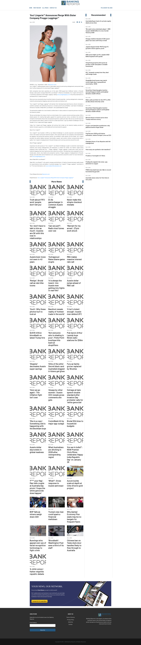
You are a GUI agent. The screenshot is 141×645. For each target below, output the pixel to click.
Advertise (70, 622)
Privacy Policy (70, 619)
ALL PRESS (45, 7)
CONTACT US (53, 7)
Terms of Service (70, 617)
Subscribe (42, 630)
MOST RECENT (37, 7)
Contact (70, 624)
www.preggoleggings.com (63, 94)
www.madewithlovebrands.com (53, 166)
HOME (30, 7)
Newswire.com (52, 84)
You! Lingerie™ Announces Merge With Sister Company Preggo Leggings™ (56, 177)
